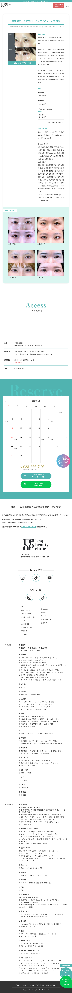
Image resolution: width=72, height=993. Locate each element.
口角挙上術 (45, 743)
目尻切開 (32, 667)
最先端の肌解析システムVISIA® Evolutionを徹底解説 (40, 814)
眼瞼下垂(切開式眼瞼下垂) (45, 658)
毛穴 (50, 817)
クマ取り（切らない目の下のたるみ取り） (34, 677)
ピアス (21, 890)
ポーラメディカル (49, 961)
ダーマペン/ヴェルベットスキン (31, 853)
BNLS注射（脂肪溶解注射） (29, 897)
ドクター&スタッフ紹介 (28, 527)
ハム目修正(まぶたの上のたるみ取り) (33, 665)
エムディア (46, 968)
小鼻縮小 (55, 721)
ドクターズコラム (26, 627)
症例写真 (44, 623)
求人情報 (24, 634)
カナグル (35, 914)
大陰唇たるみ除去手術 (39, 751)
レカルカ (56, 963)
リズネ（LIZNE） (49, 832)
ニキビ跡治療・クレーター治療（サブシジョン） (36, 856)
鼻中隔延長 (45, 721)
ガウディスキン (24, 973)
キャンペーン (45, 616)
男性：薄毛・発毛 (51, 822)
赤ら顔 (57, 817)
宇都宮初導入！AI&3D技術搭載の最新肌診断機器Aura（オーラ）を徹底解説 (43, 811)
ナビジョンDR (34, 971)
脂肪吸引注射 (41, 709)
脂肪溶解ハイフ (47, 914)
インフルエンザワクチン (28, 924)
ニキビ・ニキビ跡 (25, 822)
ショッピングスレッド (27, 709)
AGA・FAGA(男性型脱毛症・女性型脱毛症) (35, 883)
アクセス (24, 620)
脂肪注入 (22, 687)
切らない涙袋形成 (26, 658)
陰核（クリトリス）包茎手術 (29, 753)
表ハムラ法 (47, 680)
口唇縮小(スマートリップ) (29, 743)
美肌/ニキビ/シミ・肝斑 (28, 936)
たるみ (32, 817)
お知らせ (24, 631)
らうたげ (22, 963)
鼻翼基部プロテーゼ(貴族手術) (42, 724)
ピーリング (52, 851)
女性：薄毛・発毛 (25, 824)
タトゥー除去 (23, 788)
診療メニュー (45, 609)
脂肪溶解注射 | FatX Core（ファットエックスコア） (38, 900)
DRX (59, 961)
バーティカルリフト (26, 702)
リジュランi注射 (52, 834)
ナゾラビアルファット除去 (45, 702)
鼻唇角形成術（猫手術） (28, 726)
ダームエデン (24, 961)
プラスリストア (57, 968)
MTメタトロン (47, 971)
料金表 (43, 612)
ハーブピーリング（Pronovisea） (31, 944)
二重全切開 (43, 648)
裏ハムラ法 (57, 680)
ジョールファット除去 (45, 704)
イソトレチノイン (55, 934)
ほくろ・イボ (23, 817)
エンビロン (23, 971)
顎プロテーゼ (24, 734)
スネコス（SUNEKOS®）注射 (30, 836)
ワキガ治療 (23, 780)
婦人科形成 (45, 753)
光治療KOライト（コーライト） (30, 807)
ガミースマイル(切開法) (50, 741)
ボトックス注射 (48, 836)
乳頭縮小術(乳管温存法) (29, 763)
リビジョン (36, 973)
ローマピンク (24, 953)
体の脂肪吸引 (36, 694)
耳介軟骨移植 (33, 721)
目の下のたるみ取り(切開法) (30, 680)
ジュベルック (24, 834)
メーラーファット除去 (27, 704)
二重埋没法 (32, 648)
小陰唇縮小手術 (55, 751)
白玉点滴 (56, 924)
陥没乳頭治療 (24, 761)
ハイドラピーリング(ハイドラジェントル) (50, 858)
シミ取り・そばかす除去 (28, 819)
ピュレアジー (46, 963)
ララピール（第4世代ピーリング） (31, 946)
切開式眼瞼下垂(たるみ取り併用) (32, 660)
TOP (21, 606)
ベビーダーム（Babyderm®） (30, 832)
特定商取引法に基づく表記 (36, 985)
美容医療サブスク (46, 619)
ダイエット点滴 (25, 914)
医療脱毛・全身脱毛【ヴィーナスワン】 (33, 875)
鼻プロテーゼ (52, 719)
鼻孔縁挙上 (23, 724)
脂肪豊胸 (31, 766)
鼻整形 (42, 719)
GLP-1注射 (59, 914)
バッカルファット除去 (27, 707)
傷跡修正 (22, 795)
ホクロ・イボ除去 (25, 773)
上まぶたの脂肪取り (57, 665)
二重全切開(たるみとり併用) (30, 650)
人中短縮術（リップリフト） (29, 741)
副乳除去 (23, 766)
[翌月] (67, 401)
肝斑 (63, 817)
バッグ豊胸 (36, 761)
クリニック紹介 (26, 614)
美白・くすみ (38, 822)
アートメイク (35, 953)
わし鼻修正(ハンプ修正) (28, 719)
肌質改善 (51, 819)
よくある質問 (25, 624)
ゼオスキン (46, 973)
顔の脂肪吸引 (24, 694)
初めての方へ (25, 610)
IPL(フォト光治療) (26, 858)
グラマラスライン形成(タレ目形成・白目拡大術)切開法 (39, 670)
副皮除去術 (23, 751)
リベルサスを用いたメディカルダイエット (34, 917)
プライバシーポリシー (22, 985)
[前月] (5, 401)
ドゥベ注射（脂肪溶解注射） (29, 902)
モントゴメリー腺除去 (48, 763)
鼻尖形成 (23, 721)
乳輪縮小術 (46, 761)
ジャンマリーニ (33, 963)
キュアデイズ (36, 961)
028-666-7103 (19, 368)
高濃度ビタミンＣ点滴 (27, 926)
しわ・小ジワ (42, 817)
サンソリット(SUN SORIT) (29, 968)
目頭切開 (23, 667)
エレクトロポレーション (27, 861)
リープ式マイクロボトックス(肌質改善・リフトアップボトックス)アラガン (43, 840)
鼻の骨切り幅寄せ (39, 716)
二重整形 (23, 648)
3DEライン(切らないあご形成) (42, 734)
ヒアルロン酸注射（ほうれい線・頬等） (33, 843)
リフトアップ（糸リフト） (45, 707)
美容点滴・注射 (44, 924)
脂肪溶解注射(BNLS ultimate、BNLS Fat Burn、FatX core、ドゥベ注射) (43, 906)
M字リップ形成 (57, 743)
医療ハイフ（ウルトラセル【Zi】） (30, 868)
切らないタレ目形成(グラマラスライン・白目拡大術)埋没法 (41, 672)
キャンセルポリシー (51, 985)
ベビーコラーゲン (38, 834)
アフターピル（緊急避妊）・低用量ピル (33, 934)
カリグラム (23, 966)
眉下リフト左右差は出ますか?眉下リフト (34, 675)
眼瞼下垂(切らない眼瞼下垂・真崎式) (33, 663)
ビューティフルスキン (37, 966)
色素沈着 (42, 819)
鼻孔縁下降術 (24, 716)
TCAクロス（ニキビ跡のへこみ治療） (33, 851)
